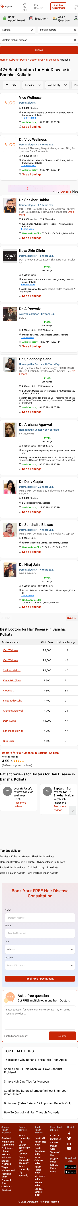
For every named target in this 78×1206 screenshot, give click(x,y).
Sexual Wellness (6, 1162)
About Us (54, 1135)
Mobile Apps (53, 1147)
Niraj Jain (8, 740)
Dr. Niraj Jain (29, 564)
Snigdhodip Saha (12, 700)
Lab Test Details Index (38, 1192)
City (7, 941)
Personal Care (6, 1181)
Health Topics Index (37, 1169)
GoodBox (6, 1190)
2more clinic (27, 229)
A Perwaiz (8, 690)
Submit (62, 1035)
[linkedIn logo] (69, 1144)
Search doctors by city (24, 1138)
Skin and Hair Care (6, 1156)
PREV (8, 618)
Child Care (6, 1186)
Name (8, 910)
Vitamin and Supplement (7, 1143)
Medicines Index (39, 1177)
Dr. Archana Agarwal (35, 424)
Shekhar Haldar (11, 670)
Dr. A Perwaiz (30, 309)
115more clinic (28, 118)
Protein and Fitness (7, 1149)
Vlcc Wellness (30, 97)
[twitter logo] (69, 1139)
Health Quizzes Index (38, 1160)
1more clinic (27, 595)
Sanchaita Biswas (13, 730)
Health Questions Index (39, 1151)
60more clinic (28, 284)
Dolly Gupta (9, 720)
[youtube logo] (69, 1149)
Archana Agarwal (13, 710)
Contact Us (55, 1139)
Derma (24, 59)
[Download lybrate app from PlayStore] (70, 1168)
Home (3, 59)
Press (53, 1171)
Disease (9, 957)
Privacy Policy (54, 1160)
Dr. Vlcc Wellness (33, 139)
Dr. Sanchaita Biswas (36, 524)
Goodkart (6, 1138)
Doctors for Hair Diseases (44, 59)
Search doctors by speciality (24, 1160)
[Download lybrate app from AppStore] (70, 1173)
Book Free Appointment (58, 6)
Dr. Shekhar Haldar (34, 200)
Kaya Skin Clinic (32, 250)
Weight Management (8, 1169)
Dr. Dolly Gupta (31, 481)
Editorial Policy (54, 1166)
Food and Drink (6, 1175)
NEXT (70, 618)
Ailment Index (38, 1184)
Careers (54, 1142)
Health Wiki (40, 1138)
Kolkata (13, 59)
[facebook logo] (69, 1134)
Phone (8, 925)
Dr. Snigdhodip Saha (35, 359)
